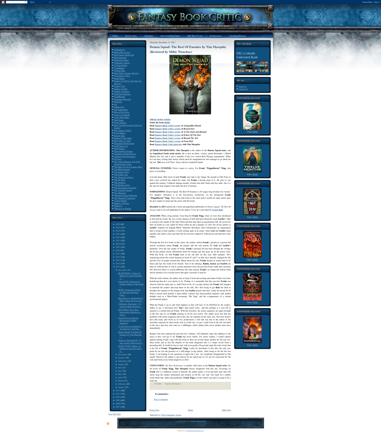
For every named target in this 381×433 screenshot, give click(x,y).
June (120, 370)
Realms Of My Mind (123, 138)
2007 (118, 406)
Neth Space (119, 120)
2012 (118, 390)
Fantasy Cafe (119, 86)
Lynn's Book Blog (121, 117)
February (122, 383)
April (120, 377)
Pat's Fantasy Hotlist (122, 130)
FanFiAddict (119, 78)
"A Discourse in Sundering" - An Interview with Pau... (130, 327)
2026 (118, 224)
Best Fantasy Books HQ (124, 55)
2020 (118, 243)
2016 (118, 256)
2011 (118, 393)
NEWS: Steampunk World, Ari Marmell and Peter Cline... (129, 292)
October (121, 357)
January (121, 387)
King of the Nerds (121, 112)
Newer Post (154, 410)
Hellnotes (118, 101)
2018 (118, 250)
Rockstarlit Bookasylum (124, 143)
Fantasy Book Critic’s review (168, 141)
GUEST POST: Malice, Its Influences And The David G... (130, 349)
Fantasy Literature (121, 91)
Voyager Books (120, 200)
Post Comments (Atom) (171, 415)
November (122, 354)
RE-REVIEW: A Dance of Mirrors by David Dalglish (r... (130, 276)
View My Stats (114, 414)
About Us (243, 86)
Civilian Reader (120, 65)
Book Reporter (120, 57)
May (120, 374)
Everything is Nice (122, 75)
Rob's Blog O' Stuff (122, 140)
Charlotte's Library (122, 62)
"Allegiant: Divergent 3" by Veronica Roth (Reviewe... (130, 305)
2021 (118, 240)
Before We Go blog (122, 52)
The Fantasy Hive (121, 172)
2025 (118, 227)
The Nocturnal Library (123, 177)
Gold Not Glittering (122, 94)
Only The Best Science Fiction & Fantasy (128, 126)
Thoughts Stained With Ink (125, 195)
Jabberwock (119, 107)
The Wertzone (120, 193)
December (122, 270)
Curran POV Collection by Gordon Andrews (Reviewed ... (130, 284)
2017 (118, 253)
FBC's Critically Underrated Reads (247, 55)
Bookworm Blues (121, 60)
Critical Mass (119, 70)
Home (190, 410)
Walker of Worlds (121, 203)
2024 (118, 230)
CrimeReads (119, 68)
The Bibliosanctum (122, 169)
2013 (118, 266)
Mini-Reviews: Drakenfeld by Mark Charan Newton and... (130, 299)
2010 (118, 397)
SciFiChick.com (121, 146)
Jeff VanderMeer (121, 109)
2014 (118, 263)
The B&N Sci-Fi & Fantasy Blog (128, 166)
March (120, 380)
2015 (118, 260)
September (122, 361)
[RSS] (108, 423)
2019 (118, 247)
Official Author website (160, 119)
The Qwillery (119, 182)
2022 (118, 237)
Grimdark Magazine (122, 99)
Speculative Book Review (125, 153)
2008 (118, 403)
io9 (115, 104)
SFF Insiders (119, 148)
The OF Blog (119, 179)
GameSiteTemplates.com (194, 431)
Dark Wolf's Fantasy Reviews (126, 73)
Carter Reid (217, 209)
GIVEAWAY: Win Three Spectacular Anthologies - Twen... (129, 312)
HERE (167, 122)
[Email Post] (182, 384)
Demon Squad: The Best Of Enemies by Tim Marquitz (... (130, 335)
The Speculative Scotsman (125, 187)
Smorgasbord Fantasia (123, 151)
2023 (118, 234)
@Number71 (119, 49)
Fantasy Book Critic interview (168, 144)
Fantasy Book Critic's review (168, 125)
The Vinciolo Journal (123, 190)
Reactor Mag (119, 135)
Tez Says (118, 159)
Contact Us (243, 89)
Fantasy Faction (120, 88)
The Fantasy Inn (121, 174)
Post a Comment (161, 399)
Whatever (118, 205)
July (119, 367)
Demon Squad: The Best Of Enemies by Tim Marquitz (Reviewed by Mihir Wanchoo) (188, 49)
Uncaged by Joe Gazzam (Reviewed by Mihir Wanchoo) (128, 321)
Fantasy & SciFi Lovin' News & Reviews (127, 82)
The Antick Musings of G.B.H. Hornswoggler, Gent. (127, 163)
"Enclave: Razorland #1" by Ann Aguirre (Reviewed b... (130, 341)
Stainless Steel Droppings (125, 156)
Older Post (226, 410)
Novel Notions (120, 122)
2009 (118, 400)
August (121, 364)
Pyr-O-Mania (119, 133)
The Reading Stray (122, 185)
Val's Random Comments (124, 198)
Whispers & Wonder (122, 208)
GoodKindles (119, 96)
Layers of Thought (122, 114)
